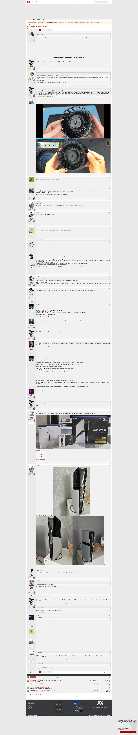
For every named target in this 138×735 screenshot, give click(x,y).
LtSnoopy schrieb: (40, 607)
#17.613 (109, 71)
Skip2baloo (29, 28)
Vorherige (29, 672)
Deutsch (36, 715)
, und (42, 69)
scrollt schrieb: (39, 582)
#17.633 (109, 465)
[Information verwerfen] (109, 22)
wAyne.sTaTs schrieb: (40, 89)
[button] (55, 1)
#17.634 (109, 568)
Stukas (31, 681)
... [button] (45, 672)
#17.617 (109, 188)
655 (47, 672)
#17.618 (109, 201)
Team (29, 706)
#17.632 (109, 411)
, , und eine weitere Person (45, 96)
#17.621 (109, 242)
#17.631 (109, 399)
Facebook (59, 702)
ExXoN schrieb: (39, 34)
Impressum (30, 701)
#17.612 (109, 59)
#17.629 (109, 356)
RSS (58, 711)
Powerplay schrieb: (40, 278)
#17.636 (109, 597)
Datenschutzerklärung (121, 729)
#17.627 (109, 329)
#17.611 (109, 32)
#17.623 (109, 276)
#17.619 (109, 212)
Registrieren (44, 19)
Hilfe (105, 715)
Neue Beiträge (33, 19)
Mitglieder (38, 19)
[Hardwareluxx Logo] (32, 2)
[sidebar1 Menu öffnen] (110, 2)
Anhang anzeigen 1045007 (70, 608)
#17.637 (109, 615)
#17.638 (109, 629)
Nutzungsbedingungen (95, 715)
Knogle (31, 684)
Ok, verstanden (128, 732)
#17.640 (109, 650)
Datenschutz (30, 702)
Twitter (58, 707)
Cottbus (34, 421)
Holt (107, 684)
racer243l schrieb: (39, 652)
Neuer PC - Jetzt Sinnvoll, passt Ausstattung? (39, 687)
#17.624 (109, 288)
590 (43, 672)
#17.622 (109, 254)
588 (39, 672)
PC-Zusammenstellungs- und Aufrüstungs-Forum (44, 678)
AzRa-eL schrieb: (39, 73)
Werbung (29, 708)
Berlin (34, 578)
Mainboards (38, 681)
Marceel (31, 678)
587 (37, 672)
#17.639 (109, 639)
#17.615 (109, 99)
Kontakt (29, 705)
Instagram (59, 709)
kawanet (107, 677)
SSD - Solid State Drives (40, 684)
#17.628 (109, 341)
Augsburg (33, 199)
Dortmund (33, 41)
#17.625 (109, 304)
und (41, 239)
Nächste (50, 672)
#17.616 (109, 177)
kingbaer (31, 688)
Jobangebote (30, 707)
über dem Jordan (32, 69)
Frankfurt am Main (32, 353)
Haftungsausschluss (31, 703)
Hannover (33, 237)
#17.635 (109, 580)
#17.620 (109, 228)
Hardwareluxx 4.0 (30, 715)
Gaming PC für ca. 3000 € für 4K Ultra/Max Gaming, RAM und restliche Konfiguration (54, 677)
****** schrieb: (39, 663)
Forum (28, 19)
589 (41, 672)
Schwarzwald (33, 624)
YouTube (59, 704)
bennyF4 (31, 691)
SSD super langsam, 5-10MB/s (36, 683)
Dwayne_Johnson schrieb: (41, 402)
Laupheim (33, 593)
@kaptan (37, 179)
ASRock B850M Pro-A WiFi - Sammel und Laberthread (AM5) (49, 680)
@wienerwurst (38, 203)
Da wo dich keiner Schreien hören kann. (32, 223)
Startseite (108, 715)
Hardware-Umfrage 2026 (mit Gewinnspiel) (47, 22)
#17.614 (109, 86)
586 (35, 672)
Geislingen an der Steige (31, 82)
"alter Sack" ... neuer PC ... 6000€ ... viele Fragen (46, 690)
